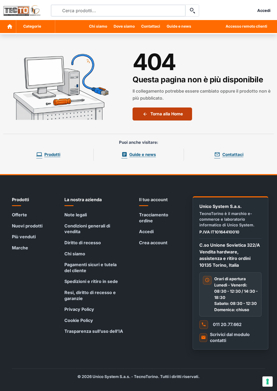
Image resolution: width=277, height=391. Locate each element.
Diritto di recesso (82, 242)
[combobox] (118, 10)
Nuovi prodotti (27, 226)
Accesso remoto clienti (246, 26)
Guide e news (179, 26)
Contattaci (150, 26)
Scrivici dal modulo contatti (230, 337)
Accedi (146, 231)
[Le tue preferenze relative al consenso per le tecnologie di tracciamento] (267, 381)
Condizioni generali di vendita (87, 228)
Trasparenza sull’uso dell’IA (93, 331)
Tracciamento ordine (153, 217)
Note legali (75, 214)
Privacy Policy (79, 309)
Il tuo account (153, 199)
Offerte (19, 214)
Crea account (153, 242)
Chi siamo (98, 26)
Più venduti (24, 236)
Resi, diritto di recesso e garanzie (90, 295)
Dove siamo (124, 26)
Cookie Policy (78, 320)
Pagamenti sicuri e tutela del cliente (90, 267)
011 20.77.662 (227, 324)
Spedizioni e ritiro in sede (91, 281)
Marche (20, 247)
